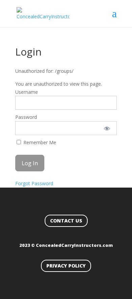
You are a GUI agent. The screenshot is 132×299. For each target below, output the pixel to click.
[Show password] (106, 128)
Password (26, 117)
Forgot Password (34, 183)
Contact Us (66, 220)
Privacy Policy (66, 265)
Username (26, 92)
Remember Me (39, 142)
